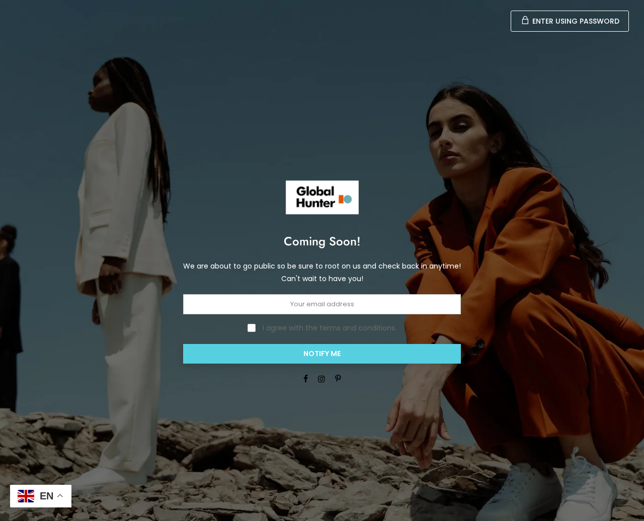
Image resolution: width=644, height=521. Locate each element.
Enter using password (574, 21)
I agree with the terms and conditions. (328, 328)
